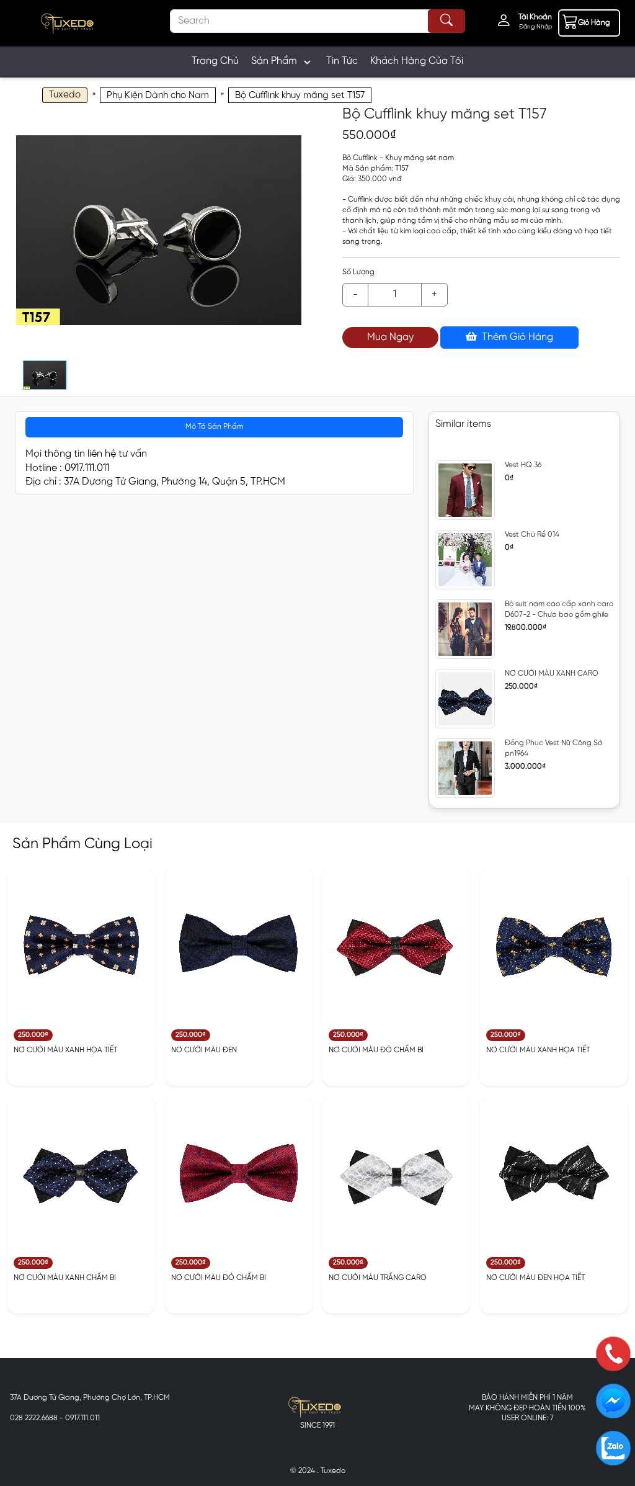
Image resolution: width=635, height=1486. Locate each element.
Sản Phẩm (274, 61)
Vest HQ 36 (523, 465)
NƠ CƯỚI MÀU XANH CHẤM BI (65, 1278)
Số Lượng (358, 272)
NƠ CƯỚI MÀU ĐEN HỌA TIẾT (535, 1278)
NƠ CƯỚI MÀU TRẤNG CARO (378, 1278)
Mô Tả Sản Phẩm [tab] (214, 427)
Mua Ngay (390, 337)
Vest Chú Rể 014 (532, 534)
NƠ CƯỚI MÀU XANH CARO (551, 673)
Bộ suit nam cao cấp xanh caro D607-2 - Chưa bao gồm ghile (559, 609)
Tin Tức (342, 61)
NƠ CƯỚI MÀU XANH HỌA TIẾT (65, 1050)
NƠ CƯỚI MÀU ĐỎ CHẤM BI (376, 1050)
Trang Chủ (215, 61)
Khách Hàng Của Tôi (416, 61)
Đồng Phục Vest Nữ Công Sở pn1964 (553, 748)
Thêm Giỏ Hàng (516, 337)
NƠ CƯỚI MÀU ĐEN (204, 1050)
